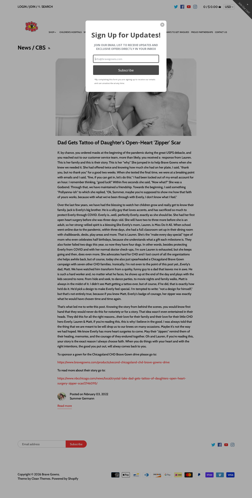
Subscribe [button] (126, 70)
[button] (162, 25)
